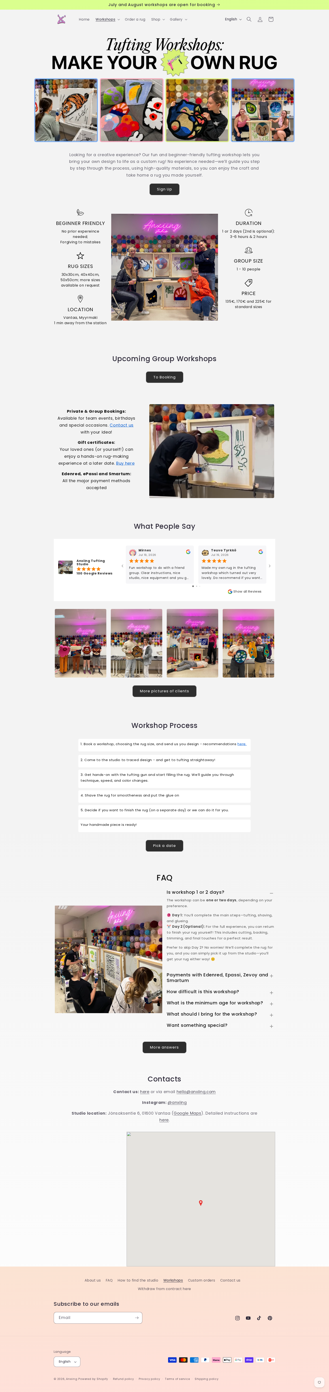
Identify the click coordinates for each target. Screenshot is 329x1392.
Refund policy (123, 1379)
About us (93, 1280)
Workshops (173, 1280)
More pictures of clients (164, 691)
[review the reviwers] (188, 553)
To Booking (164, 377)
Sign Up (164, 189)
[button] (107, 19)
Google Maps (187, 1113)
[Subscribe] (136, 1318)
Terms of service (177, 1379)
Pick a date (164, 845)
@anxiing (177, 1102)
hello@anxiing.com (196, 1091)
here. (241, 744)
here (145, 1091)
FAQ (109, 1280)
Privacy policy (149, 1379)
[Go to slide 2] (196, 586)
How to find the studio (138, 1280)
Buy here (125, 463)
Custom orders (201, 1280)
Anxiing (71, 1379)
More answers (164, 1047)
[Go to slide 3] (199, 586)
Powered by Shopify (93, 1379)
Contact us (122, 425)
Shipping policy (207, 1379)
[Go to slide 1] (193, 586)
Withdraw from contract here (164, 1288)
